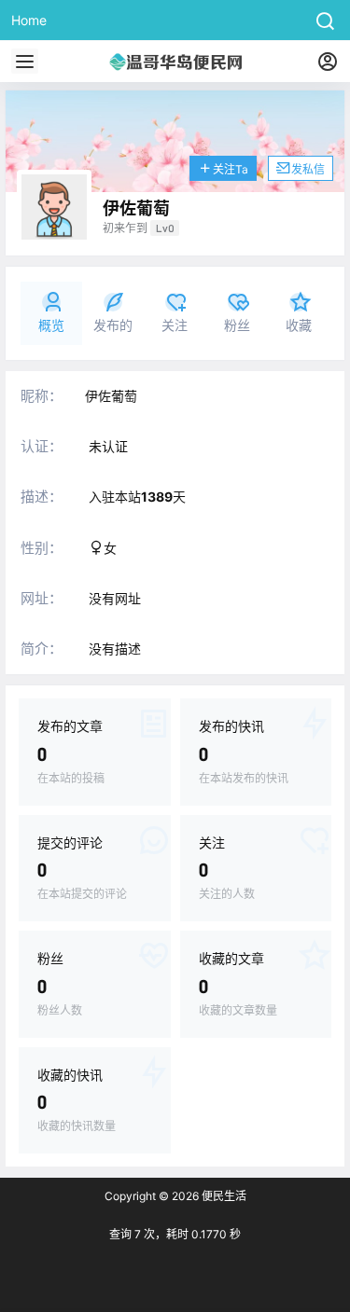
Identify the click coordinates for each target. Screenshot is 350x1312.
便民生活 (222, 1196)
